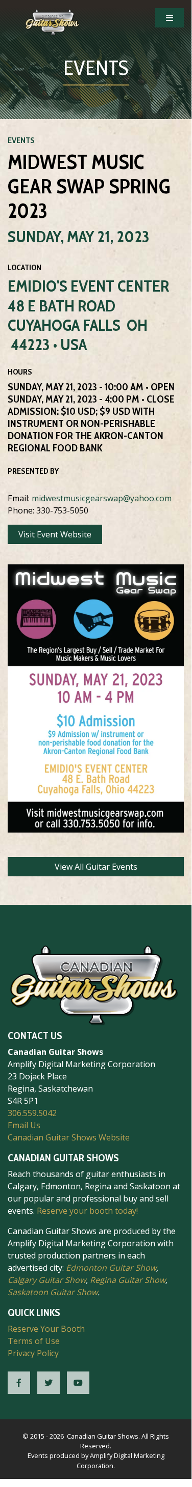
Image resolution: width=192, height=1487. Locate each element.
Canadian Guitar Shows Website (69, 1137)
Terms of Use (34, 1341)
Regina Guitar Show (127, 1279)
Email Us (24, 1125)
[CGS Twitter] (48, 1382)
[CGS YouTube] (78, 1382)
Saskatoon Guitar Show (53, 1292)
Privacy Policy (33, 1353)
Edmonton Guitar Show (111, 1267)
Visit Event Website (54, 534)
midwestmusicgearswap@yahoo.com (102, 498)
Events (21, 140)
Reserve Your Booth (46, 1328)
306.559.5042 (32, 1113)
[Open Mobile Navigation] (169, 17)
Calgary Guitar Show (47, 1279)
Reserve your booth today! (87, 1210)
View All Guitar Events (96, 866)
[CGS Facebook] (19, 1382)
